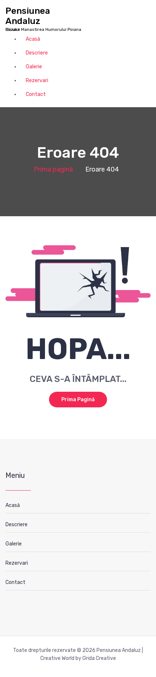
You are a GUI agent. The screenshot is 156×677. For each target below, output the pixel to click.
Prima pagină (53, 169)
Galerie (34, 67)
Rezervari (37, 80)
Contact (36, 94)
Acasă (33, 39)
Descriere (37, 53)
